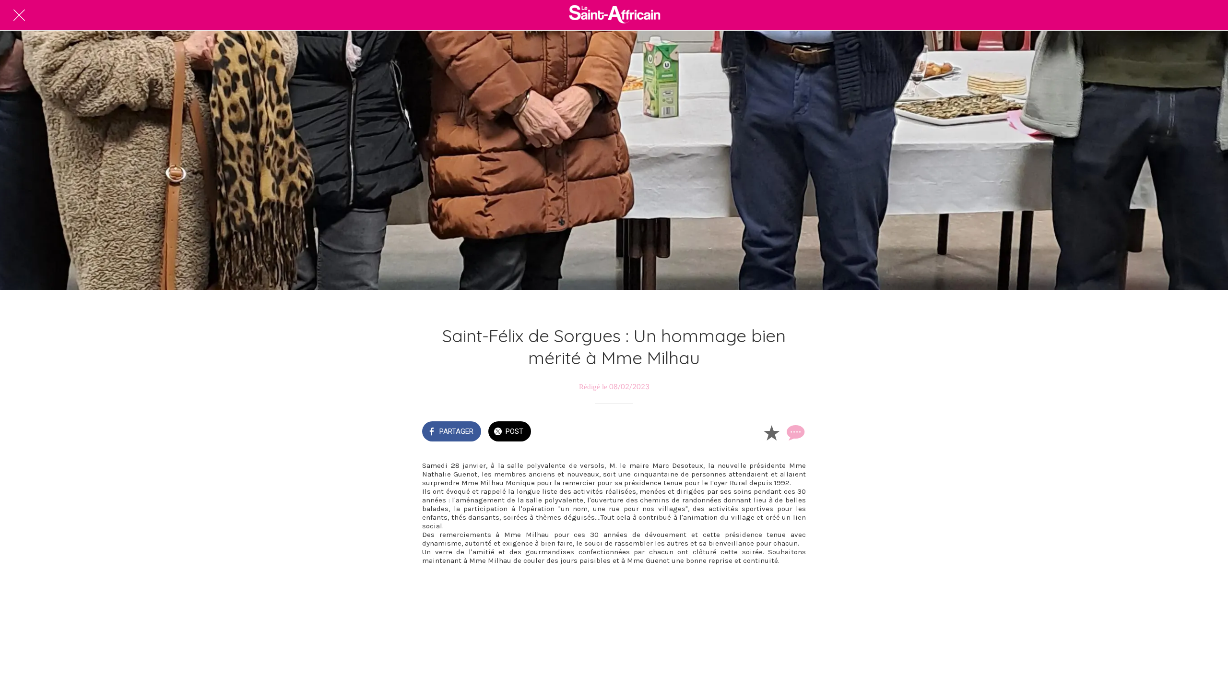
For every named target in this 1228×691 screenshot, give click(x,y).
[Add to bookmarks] (771, 432)
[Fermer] (19, 15)
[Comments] (794, 432)
